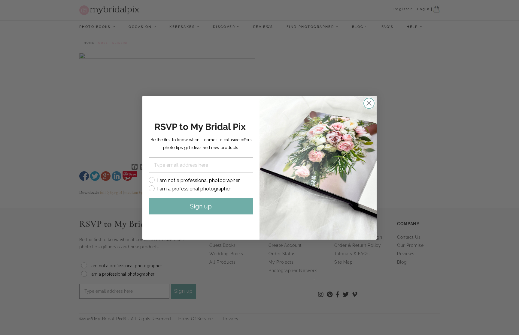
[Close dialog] (369, 103)
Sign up (201, 206)
